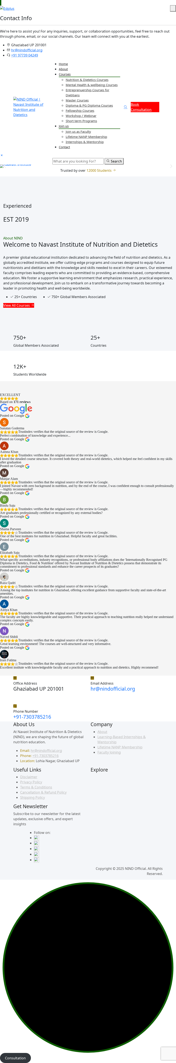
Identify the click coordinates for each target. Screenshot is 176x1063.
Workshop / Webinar (81, 115)
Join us (64, 126)
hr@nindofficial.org (26, 50)
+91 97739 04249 (24, 55)
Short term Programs (81, 121)
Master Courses (77, 100)
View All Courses (17, 305)
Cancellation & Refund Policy (43, 792)
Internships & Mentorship (85, 142)
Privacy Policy (31, 782)
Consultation (15, 1058)
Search (116, 161)
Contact (64, 147)
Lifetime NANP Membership (86, 136)
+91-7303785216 (32, 717)
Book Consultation (141, 107)
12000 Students (99, 170)
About (63, 69)
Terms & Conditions (36, 787)
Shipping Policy (32, 797)
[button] (5, 166)
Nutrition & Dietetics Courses (87, 80)
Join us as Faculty (78, 131)
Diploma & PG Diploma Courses (89, 105)
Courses (65, 74)
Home (63, 64)
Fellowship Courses (80, 110)
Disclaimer (28, 777)
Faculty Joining (109, 752)
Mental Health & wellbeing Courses (92, 85)
